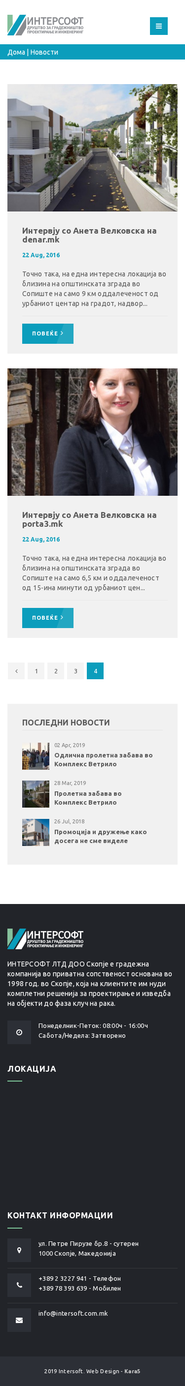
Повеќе (45, 333)
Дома (16, 52)
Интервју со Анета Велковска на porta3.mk (89, 519)
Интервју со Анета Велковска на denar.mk (89, 235)
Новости (44, 52)
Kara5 (132, 1371)
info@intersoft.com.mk (73, 1313)
